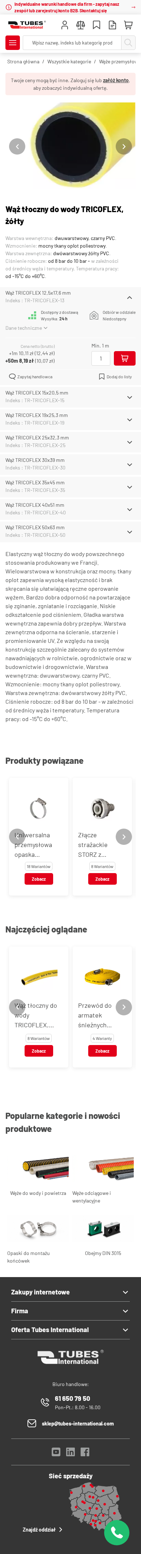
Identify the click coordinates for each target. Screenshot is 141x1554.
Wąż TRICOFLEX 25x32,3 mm (37, 437)
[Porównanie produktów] (80, 26)
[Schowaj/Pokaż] (130, 297)
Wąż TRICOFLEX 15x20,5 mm (36, 392)
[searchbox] (72, 42)
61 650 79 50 (72, 1398)
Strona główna (23, 61)
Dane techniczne (23, 328)
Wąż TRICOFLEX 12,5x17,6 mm (38, 293)
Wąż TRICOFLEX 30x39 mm (35, 460)
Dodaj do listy (119, 376)
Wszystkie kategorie (69, 61)
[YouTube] (56, 1454)
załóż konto (116, 80)
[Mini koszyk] (128, 25)
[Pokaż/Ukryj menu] (12, 42)
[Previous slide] (17, 146)
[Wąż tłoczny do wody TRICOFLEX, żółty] (70, 146)
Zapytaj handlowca (34, 376)
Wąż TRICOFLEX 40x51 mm (34, 505)
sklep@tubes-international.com (78, 1423)
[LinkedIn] (70, 1454)
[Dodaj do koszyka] (125, 358)
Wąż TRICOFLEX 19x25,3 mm (36, 415)
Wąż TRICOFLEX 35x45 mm (35, 482)
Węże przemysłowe (120, 61)
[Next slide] (124, 146)
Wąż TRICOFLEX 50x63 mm (35, 527)
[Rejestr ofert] (112, 26)
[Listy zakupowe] (96, 26)
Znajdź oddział (39, 1529)
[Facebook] (85, 1454)
